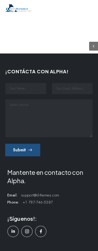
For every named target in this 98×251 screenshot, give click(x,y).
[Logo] (18, 8)
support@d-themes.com (40, 195)
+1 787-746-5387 (38, 202)
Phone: (13, 202)
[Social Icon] (13, 231)
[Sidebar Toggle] (93, 46)
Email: (12, 195)
